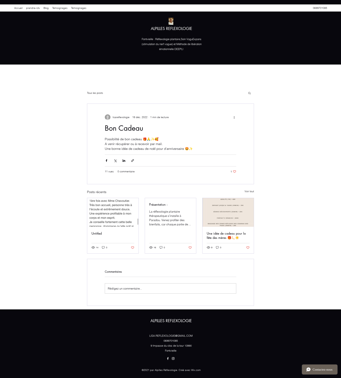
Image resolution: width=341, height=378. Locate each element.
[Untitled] (113, 212)
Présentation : (158, 204)
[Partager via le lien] (132, 160)
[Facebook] (168, 358)
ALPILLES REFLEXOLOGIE (171, 28)
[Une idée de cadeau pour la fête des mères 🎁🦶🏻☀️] (228, 212)
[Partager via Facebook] (106, 160)
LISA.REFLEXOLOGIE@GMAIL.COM (171, 335)
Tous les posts (95, 92)
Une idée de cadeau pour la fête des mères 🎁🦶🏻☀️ (226, 235)
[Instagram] (173, 358)
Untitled (96, 233)
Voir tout (249, 191)
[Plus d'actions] (234, 117)
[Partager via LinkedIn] (124, 160)
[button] (249, 92)
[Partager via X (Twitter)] (115, 160)
